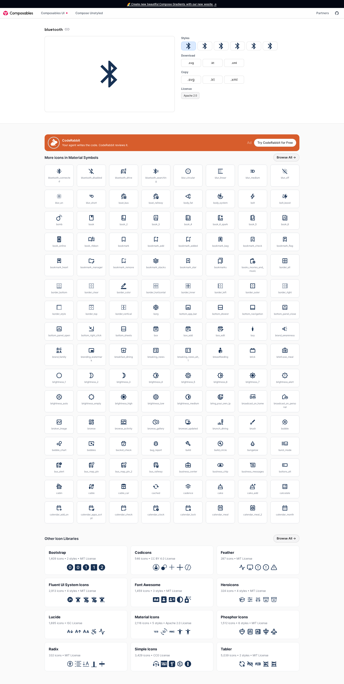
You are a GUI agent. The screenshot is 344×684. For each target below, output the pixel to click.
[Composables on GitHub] (337, 13)
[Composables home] (18, 13)
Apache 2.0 (190, 95)
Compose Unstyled (89, 13)
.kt (212, 62)
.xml (234, 62)
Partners (322, 13)
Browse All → (286, 157)
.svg (191, 62)
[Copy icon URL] (67, 29)
